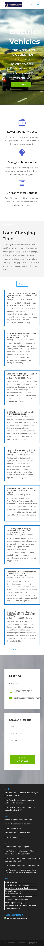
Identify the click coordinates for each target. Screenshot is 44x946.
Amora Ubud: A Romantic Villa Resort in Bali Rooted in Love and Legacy (21, 490)
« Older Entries (10, 650)
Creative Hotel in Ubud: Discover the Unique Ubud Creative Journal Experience (22, 295)
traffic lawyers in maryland (15, 902)
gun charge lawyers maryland (16, 900)
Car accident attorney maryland (17, 885)
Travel (29, 378)
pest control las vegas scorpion (16, 846)
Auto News (30, 340)
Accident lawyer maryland (15, 882)
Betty (11, 299)
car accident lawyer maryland (16, 888)
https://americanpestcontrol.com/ (17, 833)
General (29, 299)
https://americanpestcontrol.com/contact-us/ (22, 865)
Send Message (23, 759)
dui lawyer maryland (13, 894)
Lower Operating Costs (22, 131)
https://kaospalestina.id (13, 837)
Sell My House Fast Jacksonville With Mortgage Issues (20, 413)
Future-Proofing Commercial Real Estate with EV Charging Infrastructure (21, 335)
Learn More (21, 85)
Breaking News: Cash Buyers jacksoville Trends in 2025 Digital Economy (21, 614)
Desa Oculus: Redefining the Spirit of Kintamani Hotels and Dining (22, 451)
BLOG (22, 283)
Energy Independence (22, 162)
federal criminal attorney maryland (18, 897)
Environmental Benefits (22, 192)
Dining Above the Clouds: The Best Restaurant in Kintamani (22, 374)
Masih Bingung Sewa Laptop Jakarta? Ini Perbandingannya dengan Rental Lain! (20, 530)
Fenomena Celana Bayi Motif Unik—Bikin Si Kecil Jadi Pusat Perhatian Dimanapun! (21, 573)
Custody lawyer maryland (15, 891)
